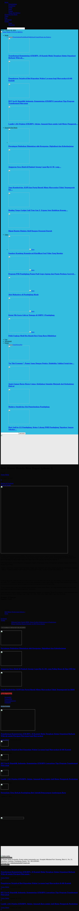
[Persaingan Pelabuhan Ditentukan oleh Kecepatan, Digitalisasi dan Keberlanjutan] (18, 142)
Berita (6, 2)
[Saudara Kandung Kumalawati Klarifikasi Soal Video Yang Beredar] (21, 249)
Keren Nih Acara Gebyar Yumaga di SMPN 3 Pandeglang (31, 315)
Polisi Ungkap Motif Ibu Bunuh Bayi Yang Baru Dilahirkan (32, 336)
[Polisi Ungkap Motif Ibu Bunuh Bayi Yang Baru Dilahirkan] (21, 332)
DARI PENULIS (20, 627)
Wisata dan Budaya (14, 13)
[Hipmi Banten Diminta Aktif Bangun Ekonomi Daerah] (18, 227)
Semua (10, 37)
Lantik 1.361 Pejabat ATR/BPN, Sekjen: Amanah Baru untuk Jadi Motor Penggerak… (43, 124)
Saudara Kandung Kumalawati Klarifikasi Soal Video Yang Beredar (35, 253)
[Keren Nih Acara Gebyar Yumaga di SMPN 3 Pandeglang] (21, 311)
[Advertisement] (39, 450)
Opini (10, 23)
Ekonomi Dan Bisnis (11, 14)
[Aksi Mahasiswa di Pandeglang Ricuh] (21, 291)
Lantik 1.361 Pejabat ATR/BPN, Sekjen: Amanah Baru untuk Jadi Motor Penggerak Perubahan (39, 779)
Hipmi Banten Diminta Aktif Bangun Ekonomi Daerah (30, 231)
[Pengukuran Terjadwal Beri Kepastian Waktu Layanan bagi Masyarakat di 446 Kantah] (18, 74)
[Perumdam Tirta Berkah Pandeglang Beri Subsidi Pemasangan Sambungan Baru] (4, 789)
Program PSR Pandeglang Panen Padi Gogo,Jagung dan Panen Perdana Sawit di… (42, 274)
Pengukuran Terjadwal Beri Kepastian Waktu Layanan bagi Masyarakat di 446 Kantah (36, 750)
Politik (10, 7)
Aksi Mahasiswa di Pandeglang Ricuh (23, 295)
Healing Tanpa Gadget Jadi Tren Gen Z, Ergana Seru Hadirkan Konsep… (38, 210)
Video (6, 16)
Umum (10, 11)
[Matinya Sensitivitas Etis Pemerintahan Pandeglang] (18, 403)
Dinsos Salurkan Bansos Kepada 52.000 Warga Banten (28, 624)
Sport (10, 9)
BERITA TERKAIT (7, 627)
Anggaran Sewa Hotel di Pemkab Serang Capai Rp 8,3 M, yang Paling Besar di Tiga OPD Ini (38, 669)
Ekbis (6, 613)
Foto (6, 18)
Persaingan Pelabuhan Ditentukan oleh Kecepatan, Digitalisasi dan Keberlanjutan (41, 146)
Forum (7, 21)
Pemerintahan (12, 4)
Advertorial (8, 20)
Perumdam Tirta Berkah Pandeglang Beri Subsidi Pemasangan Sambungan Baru (33, 793)
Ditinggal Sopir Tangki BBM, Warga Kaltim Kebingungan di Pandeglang (33, 622)
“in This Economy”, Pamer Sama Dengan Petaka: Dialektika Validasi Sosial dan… (41, 363)
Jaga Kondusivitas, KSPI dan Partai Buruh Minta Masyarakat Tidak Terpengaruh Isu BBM (38, 690)
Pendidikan (11, 6)
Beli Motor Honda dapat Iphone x (15, 612)
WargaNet (11, 25)
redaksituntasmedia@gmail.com (20, 863)
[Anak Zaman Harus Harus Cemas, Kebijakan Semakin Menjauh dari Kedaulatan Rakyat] (18, 380)
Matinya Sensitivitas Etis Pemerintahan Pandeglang (29, 407)
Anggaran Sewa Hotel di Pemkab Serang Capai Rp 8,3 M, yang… (34, 167)
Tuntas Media (5, 475)
